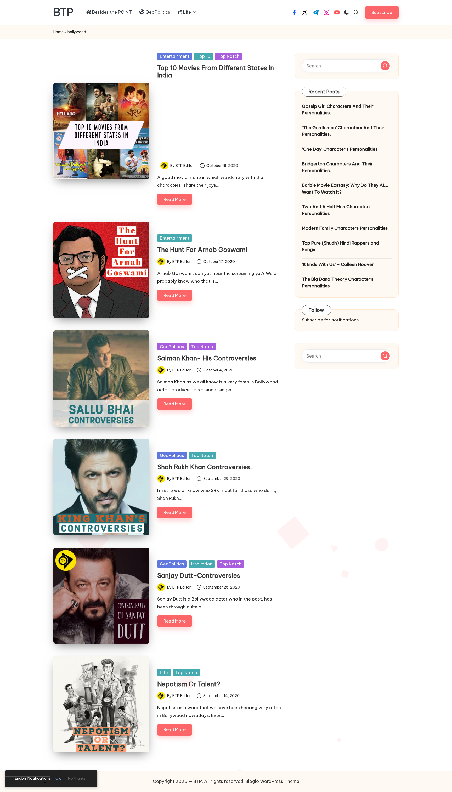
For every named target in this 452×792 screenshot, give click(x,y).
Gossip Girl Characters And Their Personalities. (338, 109)
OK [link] (58, 778)
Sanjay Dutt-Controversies (198, 575)
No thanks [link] (77, 778)
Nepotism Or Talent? (188, 684)
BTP (63, 12)
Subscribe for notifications (330, 320)
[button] (382, 12)
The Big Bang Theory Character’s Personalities (338, 282)
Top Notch (228, 56)
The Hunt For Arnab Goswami (202, 249)
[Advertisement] (219, 122)
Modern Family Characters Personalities (345, 228)
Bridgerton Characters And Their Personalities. (337, 167)
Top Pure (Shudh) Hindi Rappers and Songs (340, 246)
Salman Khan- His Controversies (206, 358)
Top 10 (203, 56)
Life (164, 672)
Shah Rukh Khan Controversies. (204, 467)
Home (58, 32)
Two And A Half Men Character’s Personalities (337, 210)
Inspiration (201, 564)
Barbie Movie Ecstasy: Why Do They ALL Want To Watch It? (345, 188)
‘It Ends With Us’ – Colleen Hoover (338, 264)
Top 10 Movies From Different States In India (215, 71)
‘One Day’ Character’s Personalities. (340, 149)
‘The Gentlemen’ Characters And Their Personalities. (343, 131)
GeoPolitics (172, 346)
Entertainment (174, 56)
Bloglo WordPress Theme (272, 781)
